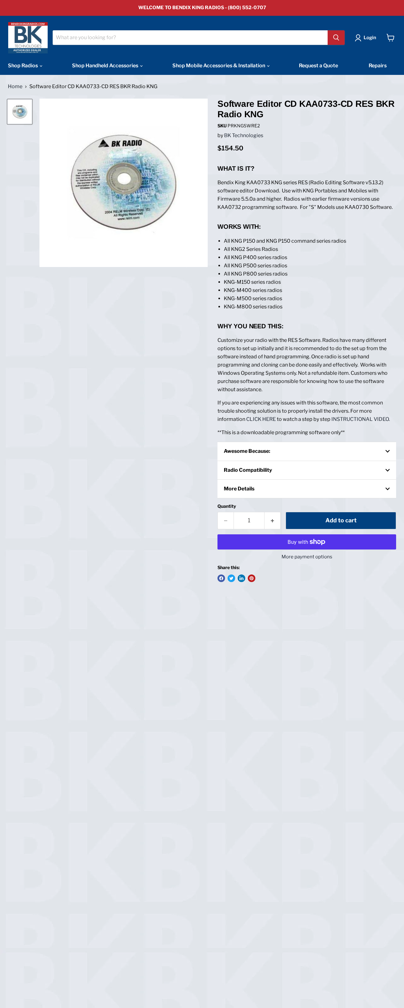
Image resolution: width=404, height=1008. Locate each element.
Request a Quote (318, 66)
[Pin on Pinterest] (251, 578)
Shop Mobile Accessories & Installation (219, 66)
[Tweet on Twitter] (231, 578)
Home (15, 86)
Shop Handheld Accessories (105, 66)
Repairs (378, 66)
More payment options (307, 557)
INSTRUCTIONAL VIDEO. (360, 419)
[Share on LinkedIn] (241, 578)
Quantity (226, 506)
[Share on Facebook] (221, 578)
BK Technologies (243, 135)
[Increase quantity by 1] (272, 520)
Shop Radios (23, 66)
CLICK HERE (261, 419)
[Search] (336, 37)
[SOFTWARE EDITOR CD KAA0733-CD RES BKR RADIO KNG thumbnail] (19, 111)
